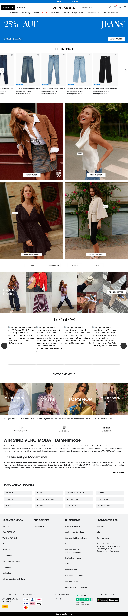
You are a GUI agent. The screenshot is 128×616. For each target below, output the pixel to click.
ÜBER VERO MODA (12, 520)
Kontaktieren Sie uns (73, 558)
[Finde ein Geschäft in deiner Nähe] (110, 8)
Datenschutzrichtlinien (74, 575)
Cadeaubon (6, 573)
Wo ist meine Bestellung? (75, 532)
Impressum (7, 567)
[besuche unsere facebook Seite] (56, 600)
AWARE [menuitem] (65, 13)
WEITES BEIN (72, 499)
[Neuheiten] (31, 141)
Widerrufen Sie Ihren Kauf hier (76, 587)
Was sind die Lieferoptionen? (76, 538)
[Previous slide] (2, 70)
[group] (12, 75)
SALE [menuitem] (44, 13)
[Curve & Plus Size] (112, 399)
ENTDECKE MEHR (64, 374)
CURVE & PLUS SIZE (75, 493)
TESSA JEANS (103, 499)
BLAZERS (102, 493)
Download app (8, 550)
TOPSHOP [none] (21, 7)
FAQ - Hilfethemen (72, 526)
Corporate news (103, 538)
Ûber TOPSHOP (8, 532)
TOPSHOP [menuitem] (54, 13)
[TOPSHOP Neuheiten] (80, 399)
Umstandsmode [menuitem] (93, 13)
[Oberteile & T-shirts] (96, 160)
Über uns (6, 526)
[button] (12, 69)
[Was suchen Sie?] (105, 6)
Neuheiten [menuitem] (14, 13)
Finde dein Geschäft (41, 526)
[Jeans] (64, 30)
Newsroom (6, 544)
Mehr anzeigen (118, 473)
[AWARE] (48, 399)
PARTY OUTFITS (104, 506)
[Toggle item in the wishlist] (22, 55)
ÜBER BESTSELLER (107, 520)
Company (100, 526)
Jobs (98, 532)
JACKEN (9, 493)
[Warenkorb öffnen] (125, 7)
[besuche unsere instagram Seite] (60, 600)
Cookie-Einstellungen (64, 614)
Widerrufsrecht (71, 570)
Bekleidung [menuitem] (26, 13)
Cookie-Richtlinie (71, 581)
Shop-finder (41, 520)
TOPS (8, 506)
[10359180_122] (96, 201)
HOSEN (39, 506)
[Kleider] (31, 240)
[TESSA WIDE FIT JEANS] (64, 292)
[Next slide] (126, 70)
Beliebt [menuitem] (36, 13)
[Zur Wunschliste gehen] (120, 8)
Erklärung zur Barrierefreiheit (13, 579)
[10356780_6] (96, 122)
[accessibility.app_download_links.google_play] (102, 602)
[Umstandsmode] (16, 399)
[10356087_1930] (31, 201)
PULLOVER (71, 506)
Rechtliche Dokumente (11, 561)
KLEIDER (10, 499)
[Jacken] (96, 240)
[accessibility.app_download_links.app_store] (113, 602)
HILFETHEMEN (73, 520)
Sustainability (7, 556)
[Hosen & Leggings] (96, 265)
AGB (67, 564)
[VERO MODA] (64, 9)
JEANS (39, 493)
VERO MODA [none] (8, 7)
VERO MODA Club (9, 538)
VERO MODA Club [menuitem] (110, 13)
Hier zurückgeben (72, 544)
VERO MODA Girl (84, 465)
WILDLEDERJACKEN (45, 499)
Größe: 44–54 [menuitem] (77, 13)
